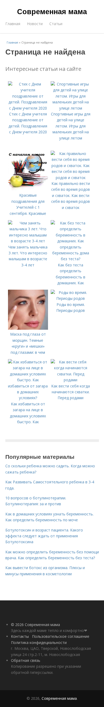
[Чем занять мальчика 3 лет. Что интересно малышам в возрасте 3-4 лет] (28, 240)
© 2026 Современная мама (35, 624)
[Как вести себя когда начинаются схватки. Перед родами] (71, 379)
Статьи (55, 23)
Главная (12, 23)
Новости (35, 23)
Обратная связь (25, 660)
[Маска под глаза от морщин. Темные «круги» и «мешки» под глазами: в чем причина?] (28, 328)
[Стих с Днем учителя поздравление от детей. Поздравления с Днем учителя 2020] (28, 108)
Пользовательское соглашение (60, 636)
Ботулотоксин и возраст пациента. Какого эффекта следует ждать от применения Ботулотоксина (44, 536)
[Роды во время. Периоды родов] (71, 298)
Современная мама (52, 11)
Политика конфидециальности (39, 642)
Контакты (20, 636)
